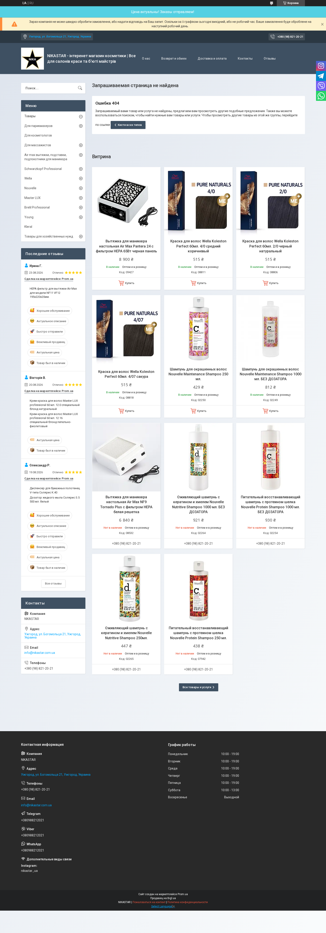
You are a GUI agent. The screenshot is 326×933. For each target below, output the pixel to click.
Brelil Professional (37, 207)
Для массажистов (37, 145)
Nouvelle (30, 188)
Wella (28, 178)
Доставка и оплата (212, 58)
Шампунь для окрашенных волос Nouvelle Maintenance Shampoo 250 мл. (198, 374)
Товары (29, 116)
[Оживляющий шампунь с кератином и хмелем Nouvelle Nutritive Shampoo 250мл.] (126, 588)
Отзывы (270, 58)
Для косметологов (38, 135)
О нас (146, 58)
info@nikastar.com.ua (39, 652)
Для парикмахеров (38, 126)
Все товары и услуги (197, 687)
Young (28, 217)
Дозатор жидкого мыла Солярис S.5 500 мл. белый (55, 499)
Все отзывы (53, 583)
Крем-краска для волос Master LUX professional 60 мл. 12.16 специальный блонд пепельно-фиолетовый (54, 420)
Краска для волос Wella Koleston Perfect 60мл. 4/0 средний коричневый (198, 246)
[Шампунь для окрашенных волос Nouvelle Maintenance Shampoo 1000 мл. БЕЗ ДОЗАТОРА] (270, 329)
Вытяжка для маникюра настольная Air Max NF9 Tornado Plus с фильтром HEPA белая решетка (126, 504)
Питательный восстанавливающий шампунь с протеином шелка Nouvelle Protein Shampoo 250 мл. (198, 633)
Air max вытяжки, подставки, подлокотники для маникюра (45, 157)
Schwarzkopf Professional (43, 169)
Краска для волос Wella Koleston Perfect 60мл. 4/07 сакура (126, 374)
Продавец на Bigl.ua (163, 898)
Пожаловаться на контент (149, 902)
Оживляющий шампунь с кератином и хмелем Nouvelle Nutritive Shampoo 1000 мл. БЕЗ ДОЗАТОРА (198, 504)
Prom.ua (183, 894)
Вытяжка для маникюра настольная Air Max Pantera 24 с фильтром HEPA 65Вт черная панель (126, 246)
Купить (129, 283)
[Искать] (80, 88)
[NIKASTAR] (32, 59)
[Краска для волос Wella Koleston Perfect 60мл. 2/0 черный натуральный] (270, 201)
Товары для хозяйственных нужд (48, 236)
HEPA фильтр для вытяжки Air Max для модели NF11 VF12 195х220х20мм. (53, 292)
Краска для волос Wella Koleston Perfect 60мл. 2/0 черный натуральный (270, 246)
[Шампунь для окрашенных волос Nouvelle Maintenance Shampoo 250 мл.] (198, 329)
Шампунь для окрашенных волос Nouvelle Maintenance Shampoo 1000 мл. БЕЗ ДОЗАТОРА (270, 374)
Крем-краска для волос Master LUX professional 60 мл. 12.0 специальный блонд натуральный (55, 404)
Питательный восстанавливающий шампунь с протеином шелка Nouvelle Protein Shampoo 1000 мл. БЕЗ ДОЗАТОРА (270, 504)
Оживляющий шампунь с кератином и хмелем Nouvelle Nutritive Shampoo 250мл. (126, 633)
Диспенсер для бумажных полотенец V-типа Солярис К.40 (55, 490)
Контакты (245, 58)
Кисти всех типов (130, 125)
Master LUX (32, 198)
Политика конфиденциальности (187, 902)
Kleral (28, 226)
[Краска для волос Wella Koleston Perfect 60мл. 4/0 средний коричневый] (198, 201)
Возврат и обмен (174, 58)
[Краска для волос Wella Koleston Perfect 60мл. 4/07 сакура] (126, 329)
